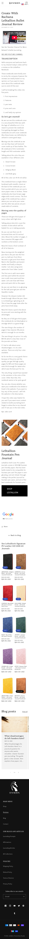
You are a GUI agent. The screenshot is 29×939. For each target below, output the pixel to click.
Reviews (6, 812)
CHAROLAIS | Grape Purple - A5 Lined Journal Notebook (7, 668)
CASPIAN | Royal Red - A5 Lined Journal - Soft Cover (8, 605)
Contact (5, 824)
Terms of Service (8, 878)
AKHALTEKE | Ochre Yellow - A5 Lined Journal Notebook (7, 697)
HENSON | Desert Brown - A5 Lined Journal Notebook (20, 697)
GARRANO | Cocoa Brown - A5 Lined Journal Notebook (20, 573)
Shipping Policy (8, 866)
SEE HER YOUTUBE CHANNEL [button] (12, 54)
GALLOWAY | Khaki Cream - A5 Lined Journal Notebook (20, 605)
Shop (4, 806)
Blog (4, 818)
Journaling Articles (9, 848)
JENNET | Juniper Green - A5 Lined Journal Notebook (20, 636)
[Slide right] (18, 772)
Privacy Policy (7, 884)
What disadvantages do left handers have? (14, 737)
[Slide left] (10, 772)
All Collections (8, 854)
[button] (2, 3)
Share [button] (6, 526)
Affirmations (7, 842)
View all (24, 712)
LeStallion (11, 936)
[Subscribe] (23, 896)
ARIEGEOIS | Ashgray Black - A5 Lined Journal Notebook (8, 573)
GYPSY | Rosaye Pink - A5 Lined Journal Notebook (21, 668)
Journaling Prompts (9, 836)
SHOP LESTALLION (12, 491)
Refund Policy (7, 872)
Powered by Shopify (19, 936)
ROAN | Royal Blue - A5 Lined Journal (7, 635)
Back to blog (16, 535)
